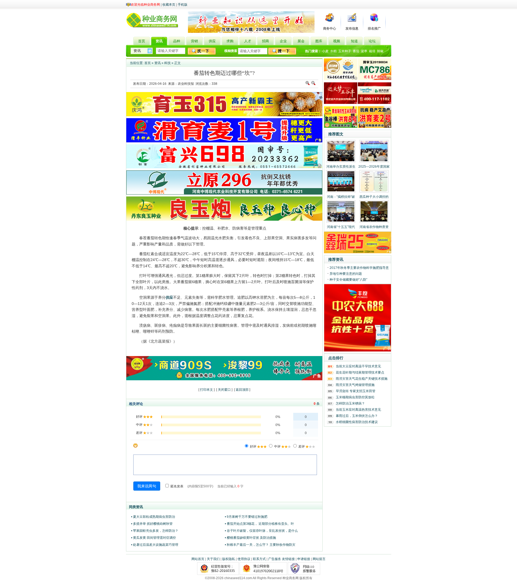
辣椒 (380, 51)
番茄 (356, 51)
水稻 (333, 51)
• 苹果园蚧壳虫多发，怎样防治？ (154, 531)
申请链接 (303, 559)
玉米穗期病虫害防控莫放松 (355, 397)
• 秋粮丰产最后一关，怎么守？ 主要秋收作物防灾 (260, 545)
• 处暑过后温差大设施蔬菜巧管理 (154, 545)
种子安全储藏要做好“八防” (348, 280)
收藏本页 (168, 4)
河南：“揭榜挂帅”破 (341, 197)
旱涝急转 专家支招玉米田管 (355, 391)
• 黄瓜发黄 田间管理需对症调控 (153, 538)
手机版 (182, 4)
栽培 (372, 51)
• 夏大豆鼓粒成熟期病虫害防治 (153, 517)
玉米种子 (344, 51)
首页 (147, 63)
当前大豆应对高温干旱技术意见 (358, 366)
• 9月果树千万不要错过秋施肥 (246, 517)
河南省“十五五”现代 (341, 227)
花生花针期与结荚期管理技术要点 (360, 372)
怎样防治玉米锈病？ (350, 403)
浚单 (364, 51)
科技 (167, 63)
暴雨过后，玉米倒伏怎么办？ (357, 416)
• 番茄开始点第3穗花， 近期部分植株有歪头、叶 (259, 524)
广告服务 (274, 559)
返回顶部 (242, 390)
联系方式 (259, 559)
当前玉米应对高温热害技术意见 (358, 409)
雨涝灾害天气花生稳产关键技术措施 (361, 379)
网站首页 (197, 559)
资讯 (157, 63)
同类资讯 (136, 507)
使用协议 (243, 559)
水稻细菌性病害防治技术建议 (357, 422)
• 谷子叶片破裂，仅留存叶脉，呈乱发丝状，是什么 (261, 531)
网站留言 (319, 559)
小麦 (325, 51)
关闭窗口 (224, 390)
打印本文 (206, 390)
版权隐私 (228, 559)
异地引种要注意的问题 (346, 274)
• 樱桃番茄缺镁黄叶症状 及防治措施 (250, 538)
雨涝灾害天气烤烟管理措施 (355, 385)
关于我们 (213, 559)
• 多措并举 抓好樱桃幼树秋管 (152, 524)
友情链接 (288, 559)
